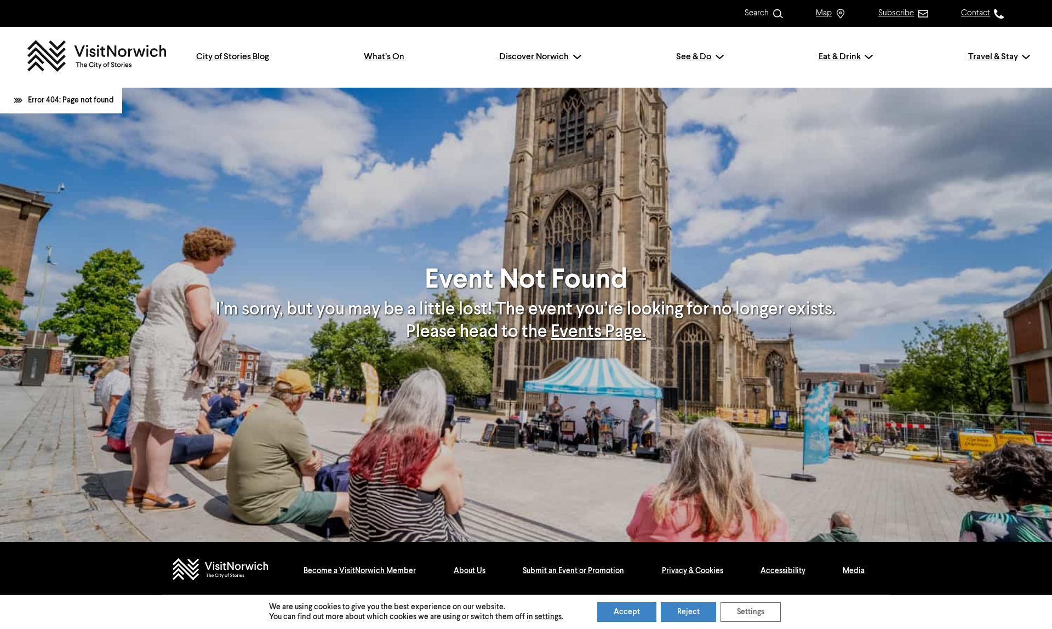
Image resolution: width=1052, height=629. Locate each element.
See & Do (693, 57)
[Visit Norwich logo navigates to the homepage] (231, 570)
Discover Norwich (534, 57)
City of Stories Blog (232, 57)
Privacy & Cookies (692, 571)
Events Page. (598, 332)
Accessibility (783, 571)
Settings (750, 612)
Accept (627, 612)
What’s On (384, 57)
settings (548, 617)
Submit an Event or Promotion (573, 571)
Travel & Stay (993, 57)
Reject (688, 612)
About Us (469, 571)
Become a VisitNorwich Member (360, 571)
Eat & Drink (840, 57)
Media (854, 571)
